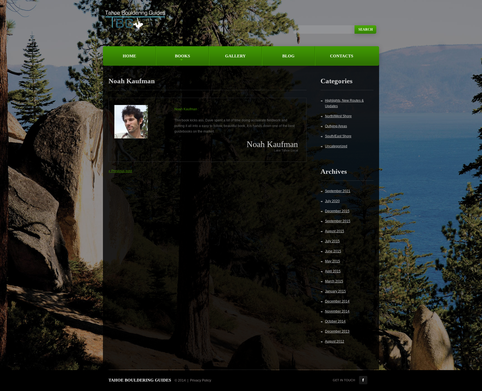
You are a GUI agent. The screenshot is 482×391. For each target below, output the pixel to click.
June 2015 (333, 251)
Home (129, 56)
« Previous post (120, 171)
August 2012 (334, 341)
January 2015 (335, 291)
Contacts (341, 56)
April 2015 (333, 271)
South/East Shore (338, 136)
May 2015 (332, 261)
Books (173, 60)
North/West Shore (338, 116)
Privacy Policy (200, 380)
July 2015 (332, 241)
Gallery (235, 56)
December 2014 (337, 301)
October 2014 (335, 321)
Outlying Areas (336, 126)
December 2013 (337, 331)
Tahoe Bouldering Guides (140, 380)
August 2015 (334, 231)
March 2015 (334, 281)
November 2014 (337, 311)
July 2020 (332, 201)
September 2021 (337, 191)
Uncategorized (336, 146)
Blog (288, 56)
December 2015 (337, 211)
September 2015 (337, 221)
